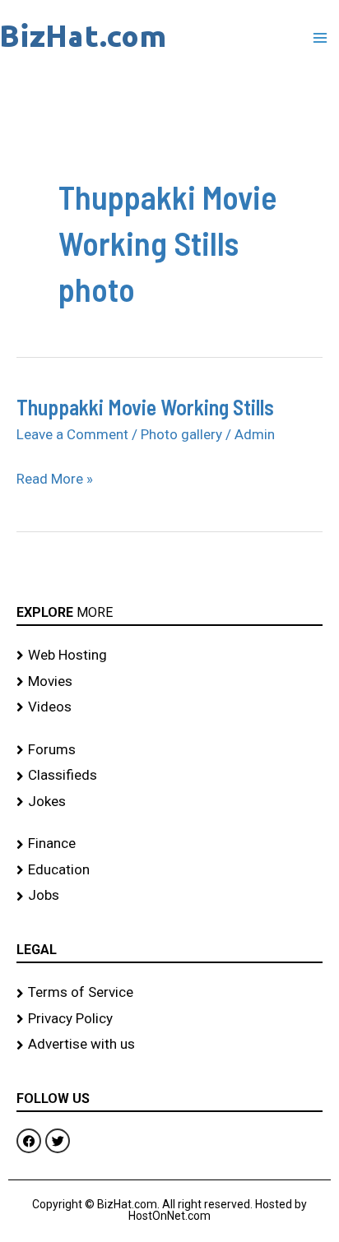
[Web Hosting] (169, 655)
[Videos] (169, 707)
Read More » (54, 478)
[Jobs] (169, 896)
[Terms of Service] (169, 993)
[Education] (169, 870)
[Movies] (169, 682)
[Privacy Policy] (169, 1019)
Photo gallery (181, 434)
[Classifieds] (169, 775)
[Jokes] (169, 802)
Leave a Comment (72, 434)
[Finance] (169, 844)
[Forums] (169, 750)
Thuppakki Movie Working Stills (145, 406)
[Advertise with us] (169, 1044)
